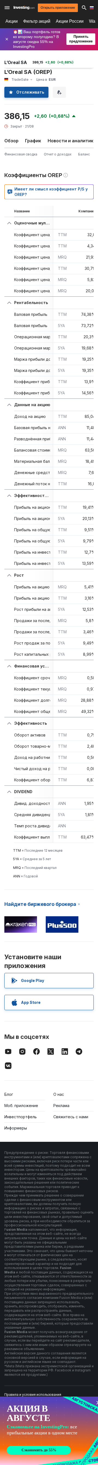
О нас (58, 1094)
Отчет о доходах (58, 154)
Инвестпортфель (20, 1116)
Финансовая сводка (20, 154)
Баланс (84, 154)
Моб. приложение (21, 1105)
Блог (8, 1094)
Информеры (15, 1128)
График (33, 140)
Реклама (61, 1105)
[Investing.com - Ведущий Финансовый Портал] (24, 8)
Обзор (11, 140)
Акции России (70, 21)
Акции (11, 21)
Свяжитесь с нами (70, 1116)
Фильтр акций (36, 21)
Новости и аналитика (72, 140)
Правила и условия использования (32, 1394)
